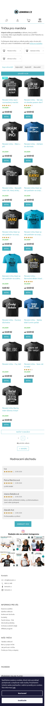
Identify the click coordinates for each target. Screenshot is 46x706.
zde (14, 687)
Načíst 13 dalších (23, 432)
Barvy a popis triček (7, 645)
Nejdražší (28, 67)
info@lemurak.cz (10, 580)
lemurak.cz (8, 587)
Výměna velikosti (6, 612)
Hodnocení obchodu (23, 459)
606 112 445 (8, 583)
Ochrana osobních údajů (9, 626)
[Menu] (40, 20)
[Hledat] (6, 20)
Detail (6, 116)
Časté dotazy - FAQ (7, 620)
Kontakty (4, 617)
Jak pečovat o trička (8, 647)
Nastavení (22, 693)
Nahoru (24, 449)
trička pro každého (36, 43)
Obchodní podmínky (8, 623)
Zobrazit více (23, 524)
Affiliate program (6, 629)
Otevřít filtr (23, 73)
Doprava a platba (6, 609)
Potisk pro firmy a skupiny (9, 650)
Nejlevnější (19, 67)
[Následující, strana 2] (23, 438)
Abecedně (37, 67)
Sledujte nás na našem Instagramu (23, 534)
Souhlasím (22, 700)
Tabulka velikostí (6, 642)
